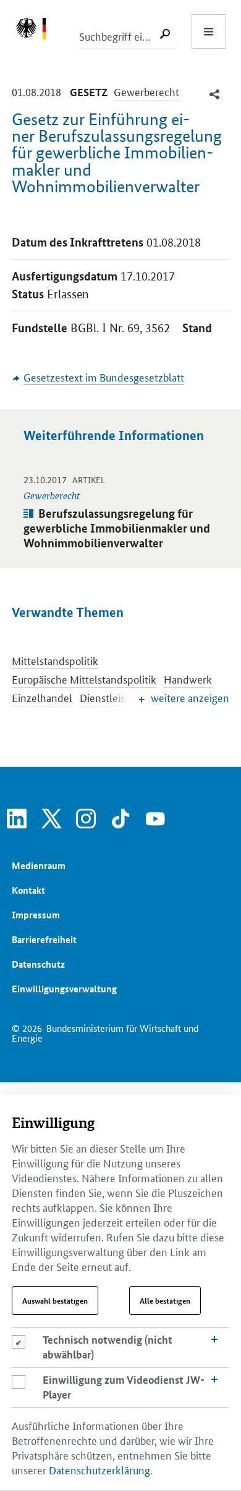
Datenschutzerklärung (99, 1469)
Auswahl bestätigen (55, 1300)
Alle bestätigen (165, 1300)
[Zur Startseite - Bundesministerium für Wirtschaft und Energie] (37, 31)
